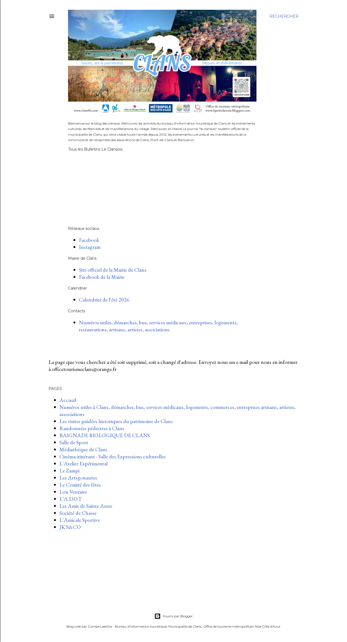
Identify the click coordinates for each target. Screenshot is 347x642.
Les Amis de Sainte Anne (85, 505)
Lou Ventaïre (73, 491)
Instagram (90, 246)
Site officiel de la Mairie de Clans (112, 269)
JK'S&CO (70, 526)
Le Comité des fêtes (80, 484)
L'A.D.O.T (70, 498)
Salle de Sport (73, 442)
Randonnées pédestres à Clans (91, 428)
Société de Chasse (78, 512)
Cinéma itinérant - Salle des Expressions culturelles (112, 456)
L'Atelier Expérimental (83, 463)
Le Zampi (69, 470)
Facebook (89, 239)
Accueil (67, 399)
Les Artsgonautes (78, 477)
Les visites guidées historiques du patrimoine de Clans (116, 421)
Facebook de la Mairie (101, 276)
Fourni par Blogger (178, 616)
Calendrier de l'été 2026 (104, 299)
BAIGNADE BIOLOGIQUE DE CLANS (104, 435)
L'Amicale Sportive (79, 519)
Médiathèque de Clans (83, 449)
